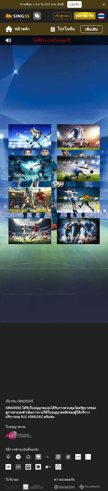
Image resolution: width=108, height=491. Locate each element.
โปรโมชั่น (66, 29)
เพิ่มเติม (91, 29)
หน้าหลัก (22, 29)
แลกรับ (74, 4)
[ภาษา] (101, 15)
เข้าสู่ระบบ (62, 16)
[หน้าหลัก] (17, 16)
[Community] (37, 16)
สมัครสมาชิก (85, 16)
